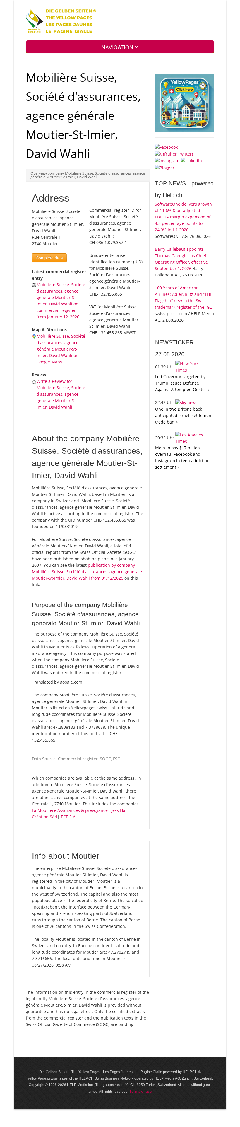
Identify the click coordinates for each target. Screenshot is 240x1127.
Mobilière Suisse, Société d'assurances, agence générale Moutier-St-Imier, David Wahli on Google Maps (61, 349)
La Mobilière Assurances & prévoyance (70, 810)
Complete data (49, 258)
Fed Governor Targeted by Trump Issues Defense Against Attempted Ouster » (182, 383)
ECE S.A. (69, 816)
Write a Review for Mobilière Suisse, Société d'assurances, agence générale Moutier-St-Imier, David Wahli (61, 394)
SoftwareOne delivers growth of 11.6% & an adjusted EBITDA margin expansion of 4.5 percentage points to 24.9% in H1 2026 (183, 217)
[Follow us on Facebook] (166, 147)
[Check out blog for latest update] (164, 167)
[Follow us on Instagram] (167, 160)
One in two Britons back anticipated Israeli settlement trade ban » (184, 415)
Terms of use (140, 1091)
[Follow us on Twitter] (174, 153)
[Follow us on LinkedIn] (191, 160)
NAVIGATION (118, 47)
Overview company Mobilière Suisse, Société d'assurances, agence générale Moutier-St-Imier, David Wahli (87, 175)
